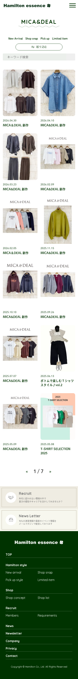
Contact (12, 656)
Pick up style (14, 580)
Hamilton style (16, 565)
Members (12, 615)
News (9, 626)
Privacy (11, 648)
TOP (9, 554)
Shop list (43, 598)
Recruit (11, 608)
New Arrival (15, 38)
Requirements (47, 615)
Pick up (45, 38)
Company (13, 641)
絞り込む (41, 47)
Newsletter (14, 633)
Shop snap (31, 38)
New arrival (13, 572)
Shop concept (15, 598)
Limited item (60, 38)
